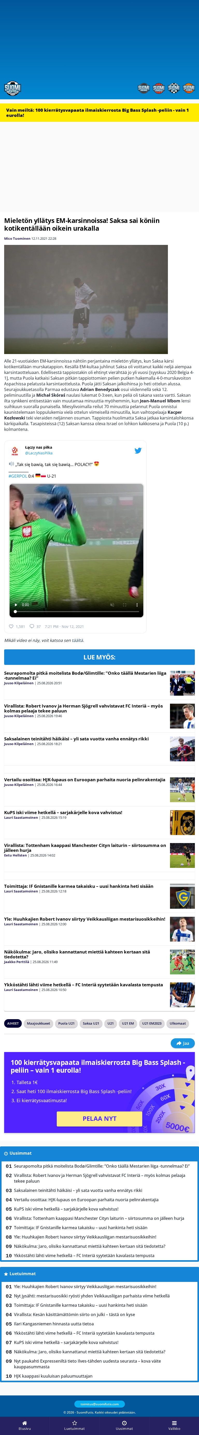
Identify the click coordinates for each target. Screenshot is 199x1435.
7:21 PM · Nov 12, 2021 (64, 626)
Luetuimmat (23, 1273)
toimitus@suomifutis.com (100, 1404)
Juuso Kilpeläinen (19, 683)
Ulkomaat (178, 1023)
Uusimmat (21, 1153)
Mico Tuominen (17, 238)
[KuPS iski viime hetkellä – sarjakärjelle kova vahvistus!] (182, 822)
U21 (111, 1023)
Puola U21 (66, 1023)
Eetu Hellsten (15, 855)
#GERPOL (18, 476)
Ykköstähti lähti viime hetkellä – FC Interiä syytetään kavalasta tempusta (83, 985)
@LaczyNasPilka (39, 452)
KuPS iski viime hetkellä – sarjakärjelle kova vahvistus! (63, 812)
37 (39, 626)
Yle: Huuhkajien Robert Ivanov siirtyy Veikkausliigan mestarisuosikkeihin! (84, 919)
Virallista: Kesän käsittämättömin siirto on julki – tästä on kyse (74, 1314)
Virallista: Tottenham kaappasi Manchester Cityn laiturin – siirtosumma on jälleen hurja (85, 847)
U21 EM (128, 1023)
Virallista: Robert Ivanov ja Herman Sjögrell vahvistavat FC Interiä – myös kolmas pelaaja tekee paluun (83, 708)
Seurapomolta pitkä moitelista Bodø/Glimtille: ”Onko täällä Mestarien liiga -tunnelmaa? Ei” (85, 675)
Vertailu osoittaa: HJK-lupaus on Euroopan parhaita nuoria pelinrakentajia (84, 780)
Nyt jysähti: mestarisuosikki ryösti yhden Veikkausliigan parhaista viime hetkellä (92, 1296)
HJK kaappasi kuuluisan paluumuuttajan (53, 1376)
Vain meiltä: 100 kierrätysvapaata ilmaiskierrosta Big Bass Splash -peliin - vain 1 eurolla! (97, 112)
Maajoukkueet (38, 1023)
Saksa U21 (91, 1023)
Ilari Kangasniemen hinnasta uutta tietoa (54, 1324)
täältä (77, 640)
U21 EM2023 (151, 1023)
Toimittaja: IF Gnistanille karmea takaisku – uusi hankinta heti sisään (78, 886)
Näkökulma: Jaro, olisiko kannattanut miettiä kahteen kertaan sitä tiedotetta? (77, 954)
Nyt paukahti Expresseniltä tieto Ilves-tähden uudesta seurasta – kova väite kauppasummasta (87, 1364)
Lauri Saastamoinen (21, 817)
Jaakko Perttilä (16, 961)
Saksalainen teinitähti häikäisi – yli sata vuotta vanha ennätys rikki (76, 739)
